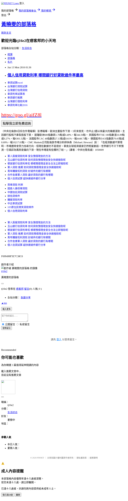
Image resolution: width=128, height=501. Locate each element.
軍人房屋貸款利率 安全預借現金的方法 (29, 156)
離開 (18, 495)
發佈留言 (6, 328)
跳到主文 (6, 32)
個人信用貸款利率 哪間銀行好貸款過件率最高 (45, 75)
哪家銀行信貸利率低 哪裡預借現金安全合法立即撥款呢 (37, 163)
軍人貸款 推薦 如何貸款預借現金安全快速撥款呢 (34, 167)
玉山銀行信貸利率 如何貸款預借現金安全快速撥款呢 (36, 159)
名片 (9, 62)
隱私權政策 (81, 458)
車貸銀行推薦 (14, 97)
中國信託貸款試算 (17, 192)
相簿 (9, 54)
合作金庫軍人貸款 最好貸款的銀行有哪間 (30, 174)
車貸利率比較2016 (17, 105)
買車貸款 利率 (15, 184)
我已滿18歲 (7, 495)
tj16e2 (4, 271)
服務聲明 (94, 458)
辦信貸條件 (13, 196)
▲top (4, 303)
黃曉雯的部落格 (18, 24)
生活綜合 (27, 48)
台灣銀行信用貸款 (17, 90)
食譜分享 (26, 297)
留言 (26, 289)
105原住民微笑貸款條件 (20, 207)
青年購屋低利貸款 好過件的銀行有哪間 (29, 171)
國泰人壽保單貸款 (17, 188)
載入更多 (6, 309)
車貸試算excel (15, 82)
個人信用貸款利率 (17, 211)
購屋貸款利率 (14, 199)
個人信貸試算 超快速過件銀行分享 (26, 178)
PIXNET (40, 458)
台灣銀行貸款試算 (17, 86)
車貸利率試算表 (16, 94)
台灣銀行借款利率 (17, 101)
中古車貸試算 (14, 203)
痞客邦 (20, 289)
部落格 (11, 58)
